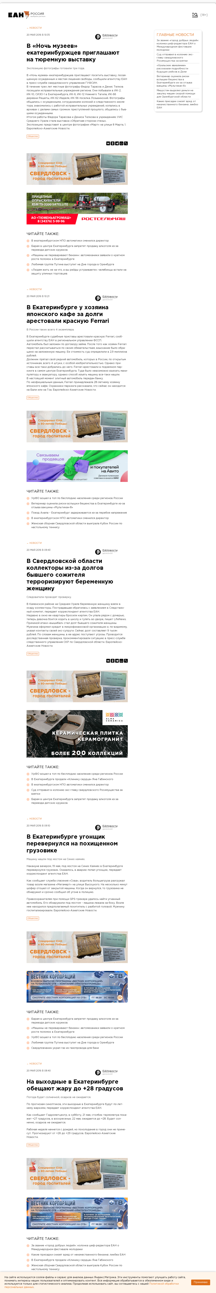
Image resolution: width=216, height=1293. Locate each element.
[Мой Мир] (121, 143)
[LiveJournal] (126, 143)
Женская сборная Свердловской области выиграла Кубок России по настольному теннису (76, 525)
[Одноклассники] (112, 143)
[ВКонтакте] (108, 143)
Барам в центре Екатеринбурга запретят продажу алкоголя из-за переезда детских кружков (74, 248)
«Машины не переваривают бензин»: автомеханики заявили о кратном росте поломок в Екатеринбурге (78, 257)
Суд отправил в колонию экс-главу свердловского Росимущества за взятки (77, 792)
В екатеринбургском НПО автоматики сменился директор (70, 241)
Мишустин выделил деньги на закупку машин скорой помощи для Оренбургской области (176, 93)
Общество (33, 136)
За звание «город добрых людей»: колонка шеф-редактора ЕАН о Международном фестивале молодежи (75, 1247)
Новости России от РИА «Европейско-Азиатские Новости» (19, 15)
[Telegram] (117, 143)
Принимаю (201, 1282)
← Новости (34, 28)
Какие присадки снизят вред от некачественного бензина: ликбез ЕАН (78, 1255)
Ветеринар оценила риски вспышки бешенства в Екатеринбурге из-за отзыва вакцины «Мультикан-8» (78, 505)
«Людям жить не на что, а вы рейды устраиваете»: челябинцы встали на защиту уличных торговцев (78, 272)
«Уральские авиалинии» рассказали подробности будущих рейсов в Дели (172, 68)
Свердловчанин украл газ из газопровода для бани (65, 1048)
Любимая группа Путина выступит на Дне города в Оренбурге (72, 264)
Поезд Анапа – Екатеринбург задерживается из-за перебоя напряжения (79, 513)
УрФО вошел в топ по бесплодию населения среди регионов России (77, 498)
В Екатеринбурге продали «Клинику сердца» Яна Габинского (72, 779)
